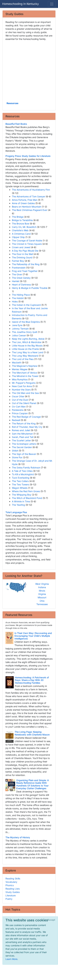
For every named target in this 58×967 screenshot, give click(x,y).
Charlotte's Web (20, 230)
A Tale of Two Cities (22, 471)
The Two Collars (20, 481)
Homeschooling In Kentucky (20, 3)
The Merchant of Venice (24, 372)
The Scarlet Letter (21, 440)
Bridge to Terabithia (22, 220)
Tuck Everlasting (20, 477)
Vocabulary (11, 882)
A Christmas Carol (21, 233)
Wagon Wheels (19, 487)
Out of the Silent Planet (24, 403)
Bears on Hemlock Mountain (26, 206)
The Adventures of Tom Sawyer (28, 196)
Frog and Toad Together (25, 271)
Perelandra (17, 410)
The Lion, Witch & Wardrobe (26, 342)
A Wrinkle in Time (21, 501)
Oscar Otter (18, 396)
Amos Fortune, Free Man (24, 199)
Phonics (9, 885)
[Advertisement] (29, 71)
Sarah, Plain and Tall (22, 437)
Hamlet (15, 281)
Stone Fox (17, 457)
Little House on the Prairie (25, 349)
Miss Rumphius (20, 379)
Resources (12, 103)
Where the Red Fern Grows (26, 491)
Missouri (42, 597)
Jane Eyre (17, 325)
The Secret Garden (22, 447)
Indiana (42, 587)
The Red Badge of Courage (26, 416)
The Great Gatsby (21, 277)
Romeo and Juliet (21, 430)
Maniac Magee (19, 369)
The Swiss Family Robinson (26, 467)
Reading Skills (12, 878)
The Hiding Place (21, 294)
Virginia (42, 594)
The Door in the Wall (22, 254)
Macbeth (16, 362)
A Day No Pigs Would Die (25, 250)
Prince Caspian (20, 413)
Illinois (42, 590)
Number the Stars (21, 389)
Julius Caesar (19, 335)
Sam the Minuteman (22, 433)
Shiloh (15, 450)
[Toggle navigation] (52, 4)
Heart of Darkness (21, 284)
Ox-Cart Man (19, 406)
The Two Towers (20, 484)
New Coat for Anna (22, 386)
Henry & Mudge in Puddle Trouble (29, 288)
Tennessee (42, 604)
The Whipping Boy (21, 494)
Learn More (11, 959)
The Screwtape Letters (24, 443)
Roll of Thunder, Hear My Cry (27, 426)
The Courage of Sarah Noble (27, 240)
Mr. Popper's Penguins (23, 382)
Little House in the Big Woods (27, 345)
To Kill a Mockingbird (23, 474)
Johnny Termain (20, 328)
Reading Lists (12, 888)
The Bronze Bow (20, 223)
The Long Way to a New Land (27, 352)
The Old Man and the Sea (25, 393)
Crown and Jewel (21, 247)
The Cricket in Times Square (27, 244)
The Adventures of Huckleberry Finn (31, 189)
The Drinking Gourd (22, 257)
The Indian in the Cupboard (26, 305)
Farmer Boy (18, 260)
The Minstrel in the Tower (25, 376)
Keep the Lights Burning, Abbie (28, 338)
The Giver (17, 274)
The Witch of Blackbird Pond (27, 498)
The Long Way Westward (25, 355)
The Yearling (18, 504)
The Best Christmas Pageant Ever (29, 210)
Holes (15, 301)
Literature (10, 895)
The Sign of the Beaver (24, 454)
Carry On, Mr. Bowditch (24, 227)
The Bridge (18, 216)
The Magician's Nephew (24, 366)
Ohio (42, 600)
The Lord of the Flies (23, 359)
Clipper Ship (18, 237)
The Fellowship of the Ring (25, 264)
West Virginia (42, 583)
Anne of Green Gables (23, 203)
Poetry (8, 898)
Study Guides (12, 892)
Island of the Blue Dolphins (26, 321)
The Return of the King (24, 423)
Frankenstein (18, 267)
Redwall (16, 420)
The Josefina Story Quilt (24, 332)
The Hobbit (18, 298)
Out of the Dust (20, 399)
